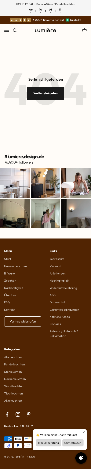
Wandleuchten (13, 386)
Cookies (55, 324)
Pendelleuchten (14, 364)
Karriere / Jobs (60, 317)
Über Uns (10, 295)
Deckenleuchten (15, 379)
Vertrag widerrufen (23, 321)
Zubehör (10, 280)
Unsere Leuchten (15, 266)
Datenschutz (58, 302)
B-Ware (9, 273)
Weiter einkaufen (45, 93)
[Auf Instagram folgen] (18, 414)
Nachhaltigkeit (13, 288)
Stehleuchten (13, 372)
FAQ (7, 302)
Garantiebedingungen (64, 310)
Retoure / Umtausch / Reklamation (64, 333)
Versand (55, 266)
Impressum (57, 259)
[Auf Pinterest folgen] (29, 414)
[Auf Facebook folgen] (7, 414)
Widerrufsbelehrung (63, 288)
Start (7, 259)
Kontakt (9, 310)
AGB (53, 295)
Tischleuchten (13, 393)
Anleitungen (58, 273)
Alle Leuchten (13, 357)
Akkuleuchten (13, 400)
